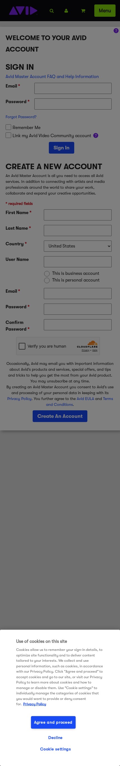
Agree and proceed (53, 722)
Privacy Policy (34, 704)
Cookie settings (55, 749)
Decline (55, 737)
